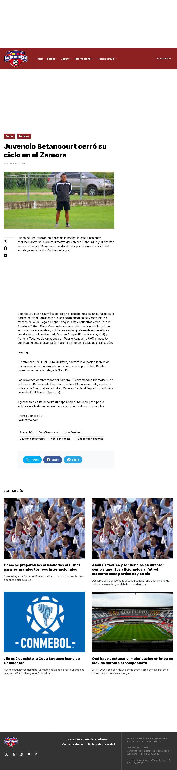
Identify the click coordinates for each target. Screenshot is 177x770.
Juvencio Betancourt (32, 438)
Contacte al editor (73, 744)
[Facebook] (14, 754)
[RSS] (36, 754)
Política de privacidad (101, 744)
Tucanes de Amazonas (89, 438)
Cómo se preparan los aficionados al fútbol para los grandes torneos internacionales (42, 567)
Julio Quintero (72, 432)
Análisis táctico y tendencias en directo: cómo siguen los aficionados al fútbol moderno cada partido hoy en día (128, 569)
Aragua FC (26, 432)
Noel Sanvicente (60, 438)
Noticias (24, 136)
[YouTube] (29, 754)
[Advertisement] (88, 24)
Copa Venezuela (48, 432)
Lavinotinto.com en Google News (87, 739)
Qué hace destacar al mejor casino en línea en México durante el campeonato (132, 661)
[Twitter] (6, 754)
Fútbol (9, 136)
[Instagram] (21, 754)
